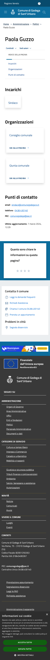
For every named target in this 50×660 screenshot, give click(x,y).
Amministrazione (21, 24)
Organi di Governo (14, 406)
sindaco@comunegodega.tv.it (25, 204)
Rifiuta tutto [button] (25, 649)
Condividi (10, 48)
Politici (36, 24)
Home (6, 24)
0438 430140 (21, 210)
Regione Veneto (11, 3)
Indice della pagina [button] (17, 54)
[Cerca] (44, 12)
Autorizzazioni (13, 487)
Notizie (9, 501)
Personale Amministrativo (18, 429)
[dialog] (25, 636)
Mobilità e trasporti (15, 460)
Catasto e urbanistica (16, 456)
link (11, 636)
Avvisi (9, 510)
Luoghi (9, 522)
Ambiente (11, 478)
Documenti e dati (14, 433)
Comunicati (11, 505)
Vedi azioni (24, 48)
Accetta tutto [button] (25, 642)
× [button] (47, 614)
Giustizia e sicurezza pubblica (20, 469)
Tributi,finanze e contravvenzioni (21, 474)
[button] (25, 655)
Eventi (9, 527)
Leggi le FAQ (12, 591)
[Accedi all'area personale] (39, 3)
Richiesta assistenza (16, 595)
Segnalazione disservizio (17, 586)
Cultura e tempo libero (17, 447)
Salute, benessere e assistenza (20, 483)
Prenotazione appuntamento (19, 582)
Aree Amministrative (16, 411)
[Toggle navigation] (5, 12)
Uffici (8, 415)
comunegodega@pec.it (21, 216)
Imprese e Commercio (16, 451)
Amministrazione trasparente (20, 609)
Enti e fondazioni (14, 420)
